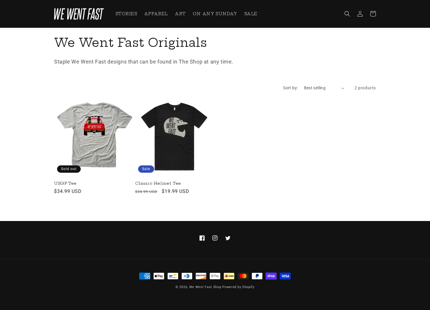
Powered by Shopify (238, 287)
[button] (347, 13)
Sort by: (290, 87)
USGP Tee (65, 183)
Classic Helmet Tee (158, 183)
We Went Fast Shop (205, 287)
